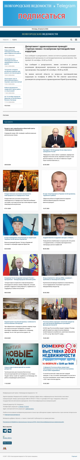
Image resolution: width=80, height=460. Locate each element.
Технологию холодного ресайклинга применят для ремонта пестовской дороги (12, 71)
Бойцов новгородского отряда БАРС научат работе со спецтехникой (12, 89)
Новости (5, 39)
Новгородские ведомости (12, 414)
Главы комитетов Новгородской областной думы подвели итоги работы (12, 51)
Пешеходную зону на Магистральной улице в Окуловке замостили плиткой (13, 80)
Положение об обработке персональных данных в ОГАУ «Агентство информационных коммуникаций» (33, 422)
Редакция (74, 456)
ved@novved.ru (29, 409)
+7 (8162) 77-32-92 (23, 406)
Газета (14, 39)
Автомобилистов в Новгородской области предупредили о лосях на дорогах (11, 61)
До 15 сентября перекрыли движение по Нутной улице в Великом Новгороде (12, 98)
